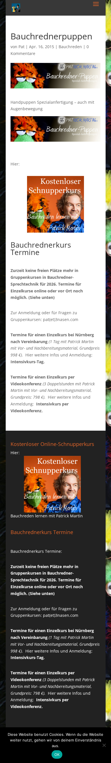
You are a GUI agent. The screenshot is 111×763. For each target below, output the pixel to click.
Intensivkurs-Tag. (28, 361)
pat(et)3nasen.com (60, 319)
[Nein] (104, 745)
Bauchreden (70, 46)
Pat (21, 46)
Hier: (15, 164)
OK (57, 754)
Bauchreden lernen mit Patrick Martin (47, 515)
